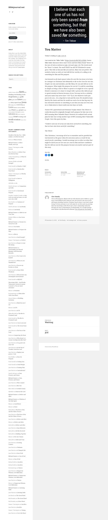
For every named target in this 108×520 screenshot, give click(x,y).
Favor (15, 407)
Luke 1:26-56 (61, 56)
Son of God (20, 453)
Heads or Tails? (21, 166)
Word (25, 119)
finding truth (21, 94)
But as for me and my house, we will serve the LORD (18, 197)
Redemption (18, 112)
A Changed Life (21, 450)
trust (15, 116)
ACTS (15, 307)
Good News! (17, 404)
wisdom (17, 119)
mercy (19, 107)
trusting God (22, 117)
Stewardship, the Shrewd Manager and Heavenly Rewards (16, 251)
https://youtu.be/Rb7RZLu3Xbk (75, 60)
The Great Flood (20, 495)
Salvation (12, 114)
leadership (20, 105)
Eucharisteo (48, 172)
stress (19, 114)
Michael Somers (13, 142)
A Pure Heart (21, 501)
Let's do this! (13, 37)
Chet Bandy (62, 220)
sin (17, 114)
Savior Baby (64, 172)
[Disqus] (69, 245)
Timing (24, 510)
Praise (17, 110)
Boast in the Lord (20, 391)
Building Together (21, 434)
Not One (19, 386)
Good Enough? (21, 237)
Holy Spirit (14, 102)
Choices (20, 468)
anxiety (10, 92)
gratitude (24, 99)
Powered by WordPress (51, 347)
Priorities (17, 290)
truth (11, 119)
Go (16, 183)
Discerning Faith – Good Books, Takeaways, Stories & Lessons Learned (17, 284)
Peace (14, 110)
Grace (19, 99)
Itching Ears (20, 361)
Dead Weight (21, 364)
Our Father (17, 226)
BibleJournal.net (17, 7)
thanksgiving (11, 116)
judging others (13, 104)
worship (11, 122)
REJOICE (19, 279)
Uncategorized (72, 220)
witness (22, 119)
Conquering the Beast (20, 335)
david (17, 92)
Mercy (16, 234)
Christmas (14, 92)
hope (19, 102)
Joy (9, 105)
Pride (25, 110)
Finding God (13, 94)
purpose (13, 112)
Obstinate (19, 447)
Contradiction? (21, 370)
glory (18, 97)
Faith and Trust (20, 440)
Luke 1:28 (67, 65)
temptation (23, 114)
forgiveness (13, 97)
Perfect (24, 240)
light (24, 104)
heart (10, 102)
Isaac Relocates (21, 428)
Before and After (21, 419)
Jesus (24, 102)
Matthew (16, 107)
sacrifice (22, 112)
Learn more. (21, 67)
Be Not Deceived (19, 137)
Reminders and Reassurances (81, 172)
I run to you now (21, 323)
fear (25, 92)
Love (11, 107)
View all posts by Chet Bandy (83, 209)
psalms (10, 112)
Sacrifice (20, 462)
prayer (21, 110)
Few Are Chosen (18, 437)
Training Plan (21, 367)
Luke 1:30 (77, 65)
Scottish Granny (21, 388)
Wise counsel (20, 383)
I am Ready (22, 206)
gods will (14, 99)
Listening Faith (21, 492)
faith (21, 91)
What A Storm (18, 140)
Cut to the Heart (21, 513)
